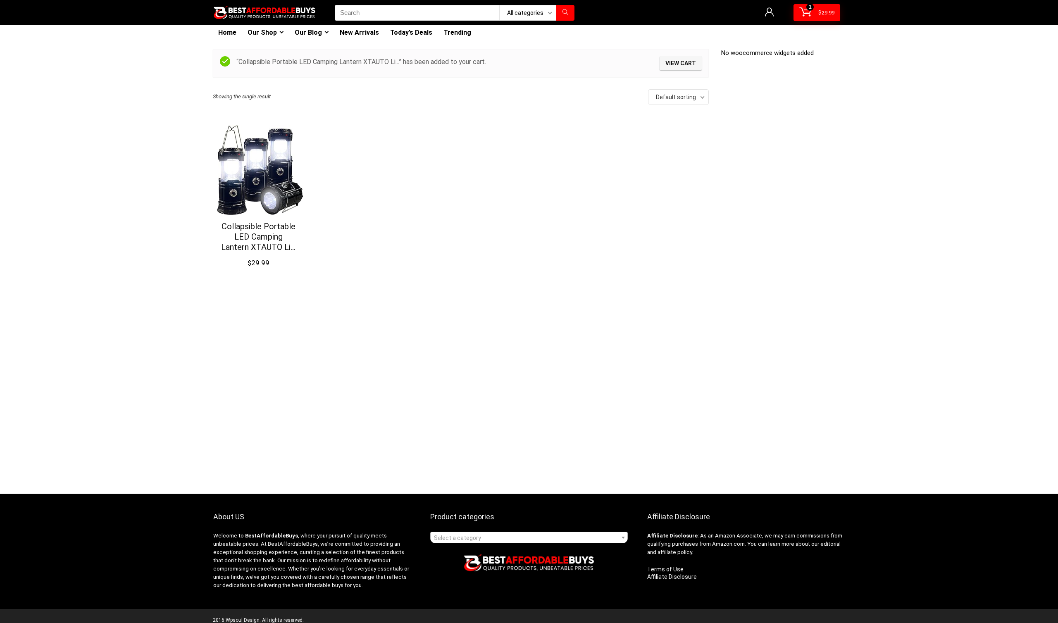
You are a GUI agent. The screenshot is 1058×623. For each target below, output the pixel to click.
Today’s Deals (411, 32)
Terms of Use (665, 569)
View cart (680, 63)
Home (227, 32)
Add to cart (258, 271)
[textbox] (529, 538)
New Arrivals (359, 32)
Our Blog (308, 32)
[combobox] (529, 537)
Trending (457, 32)
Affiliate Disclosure (672, 576)
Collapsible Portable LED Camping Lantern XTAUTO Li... (258, 236)
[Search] (565, 13)
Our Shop (262, 32)
